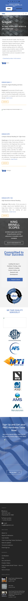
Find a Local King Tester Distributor (12, 540)
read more (9, 98)
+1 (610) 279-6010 (6, 520)
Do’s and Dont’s (6, 560)
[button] (26, 13)
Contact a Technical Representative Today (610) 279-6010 (14, 5)
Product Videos (6, 563)
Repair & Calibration (7, 535)
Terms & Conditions (7, 545)
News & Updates (6, 542)
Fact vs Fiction (6, 569)
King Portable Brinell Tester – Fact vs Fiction (12, 566)
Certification (5, 555)
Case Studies (5, 538)
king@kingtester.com (8, 525)
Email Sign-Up (6, 547)
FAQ (3, 558)
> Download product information (11, 58)
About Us (4, 533)
